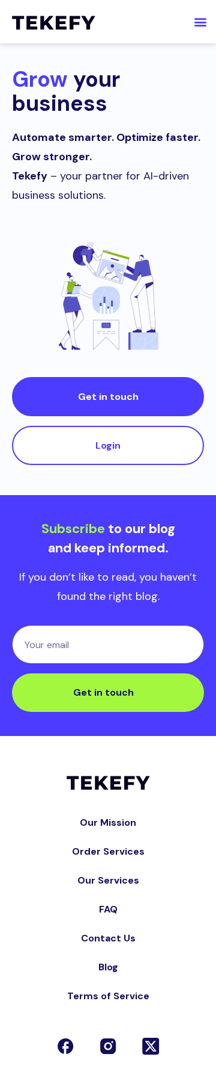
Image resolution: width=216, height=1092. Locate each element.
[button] (200, 22)
